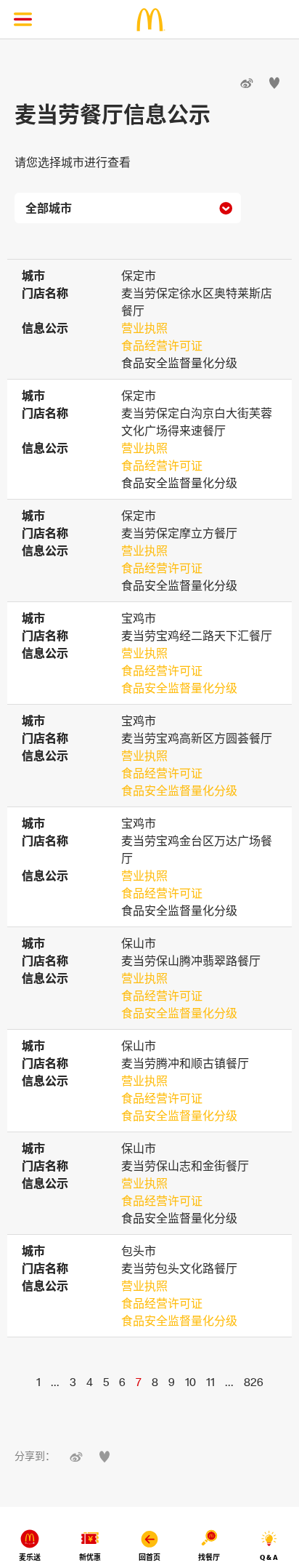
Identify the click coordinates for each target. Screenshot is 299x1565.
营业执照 (144, 328)
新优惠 (90, 1557)
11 (210, 1381)
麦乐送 (30, 1557)
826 (253, 1381)
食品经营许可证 (161, 345)
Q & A (269, 1557)
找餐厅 (209, 1557)
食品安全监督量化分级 (179, 688)
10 (190, 1381)
